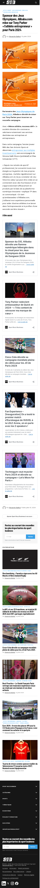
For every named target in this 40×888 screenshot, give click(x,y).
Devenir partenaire (23, 868)
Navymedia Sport (7, 865)
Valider (30, 537)
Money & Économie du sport (15, 606)
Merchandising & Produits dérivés (17, 570)
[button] (3, 2)
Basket (9, 10)
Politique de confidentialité (10, 878)
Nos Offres (6, 823)
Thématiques (6, 805)
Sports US (27, 606)
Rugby (29, 570)
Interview (24, 680)
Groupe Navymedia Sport (10, 829)
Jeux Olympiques (16, 10)
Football (24, 721)
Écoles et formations (9, 817)
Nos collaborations (18, 871)
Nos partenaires (7, 871)
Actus (5, 10)
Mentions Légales (29, 875)
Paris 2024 (25, 10)
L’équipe (28, 871)
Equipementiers (19, 761)
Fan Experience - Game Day (14, 680)
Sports (4, 798)
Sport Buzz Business (9, 786)
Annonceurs (12, 868)
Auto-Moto (10, 761)
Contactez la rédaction (9, 875)
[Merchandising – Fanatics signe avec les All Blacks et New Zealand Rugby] (20, 559)
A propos (5, 868)
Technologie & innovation (10, 12)
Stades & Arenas (24, 723)
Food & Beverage (12, 645)
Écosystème (6, 811)
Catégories (6, 792)
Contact (20, 875)
